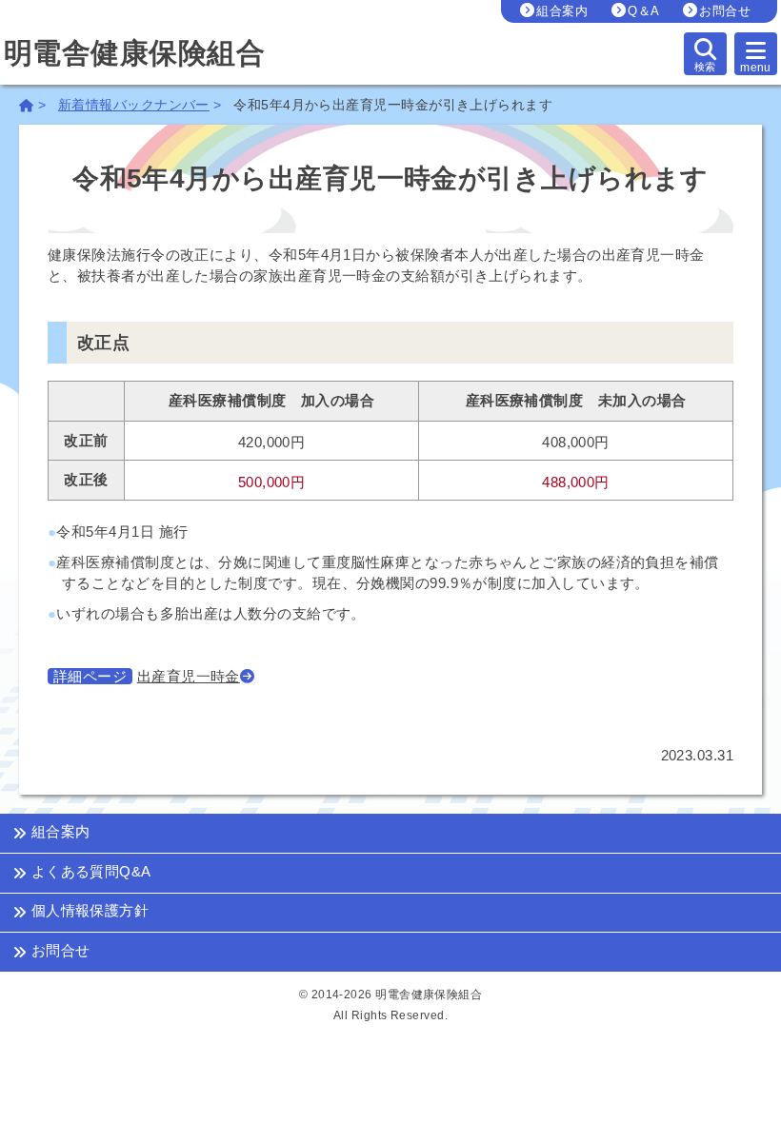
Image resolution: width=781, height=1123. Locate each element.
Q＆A (643, 11)
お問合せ (725, 11)
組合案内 (562, 11)
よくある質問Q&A (89, 871)
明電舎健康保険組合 (134, 54)
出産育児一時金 (188, 676)
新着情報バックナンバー (134, 105)
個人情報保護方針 (88, 911)
